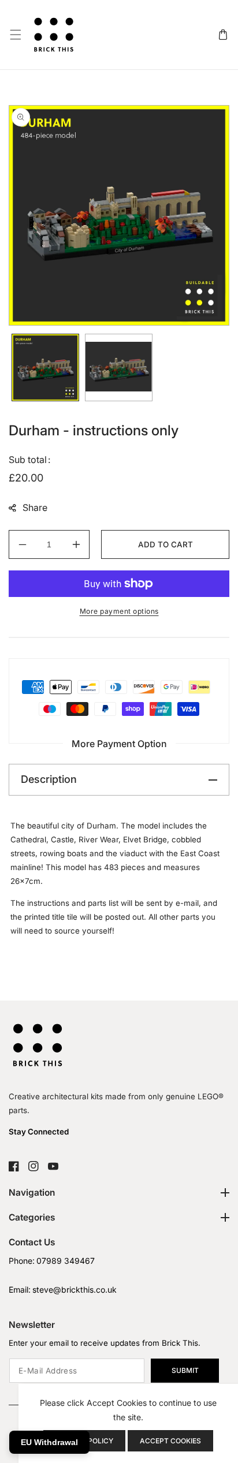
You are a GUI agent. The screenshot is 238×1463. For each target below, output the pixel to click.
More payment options (119, 611)
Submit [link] (185, 1370)
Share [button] (35, 507)
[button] (15, 35)
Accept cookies (170, 1440)
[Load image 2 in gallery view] (119, 367)
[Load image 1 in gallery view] (45, 367)
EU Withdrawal (49, 1442)
